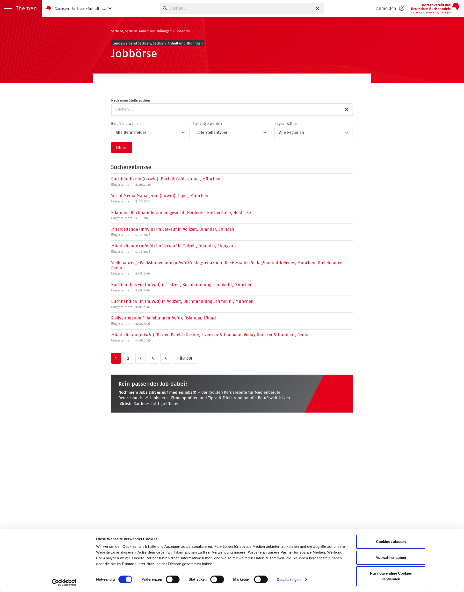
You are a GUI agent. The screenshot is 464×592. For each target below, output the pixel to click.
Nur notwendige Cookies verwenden (391, 576)
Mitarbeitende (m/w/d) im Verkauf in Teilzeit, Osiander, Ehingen (172, 248)
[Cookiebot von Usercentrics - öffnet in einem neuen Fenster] (64, 582)
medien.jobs (180, 392)
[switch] (173, 579)
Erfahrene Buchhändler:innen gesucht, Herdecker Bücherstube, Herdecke (181, 215)
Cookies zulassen (391, 542)
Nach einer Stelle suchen (130, 100)
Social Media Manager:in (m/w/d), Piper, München (159, 198)
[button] (21, 8)
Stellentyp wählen (207, 123)
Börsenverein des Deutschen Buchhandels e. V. (435, 8)
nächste (184, 358)
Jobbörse (183, 31)
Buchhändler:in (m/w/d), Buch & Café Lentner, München (165, 181)
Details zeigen (289, 579)
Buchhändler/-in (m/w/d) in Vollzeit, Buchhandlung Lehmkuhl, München (182, 304)
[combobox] (242, 8)
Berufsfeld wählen (126, 123)
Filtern (122, 147)
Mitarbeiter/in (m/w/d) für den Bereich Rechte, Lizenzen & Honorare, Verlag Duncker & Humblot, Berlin (209, 337)
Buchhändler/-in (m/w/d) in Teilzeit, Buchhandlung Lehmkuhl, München (182, 287)
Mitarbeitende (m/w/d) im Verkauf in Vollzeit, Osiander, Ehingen (172, 232)
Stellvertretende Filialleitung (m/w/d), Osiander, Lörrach (164, 321)
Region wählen (286, 123)
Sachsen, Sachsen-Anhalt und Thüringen (141, 31)
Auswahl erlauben (391, 557)
